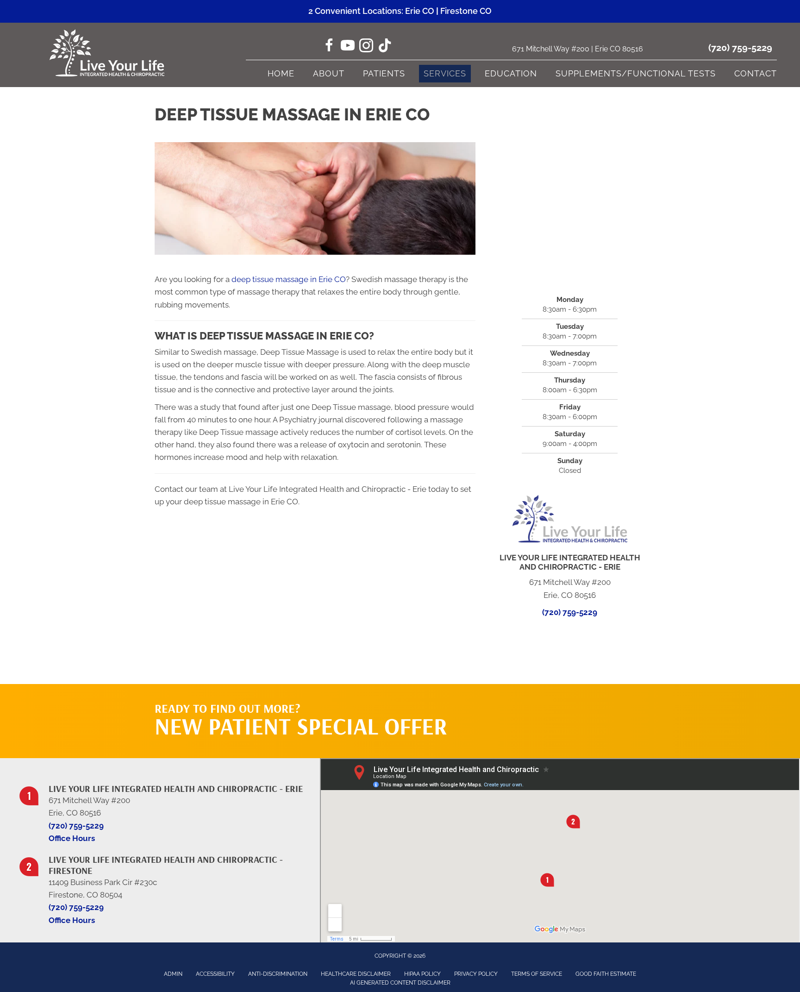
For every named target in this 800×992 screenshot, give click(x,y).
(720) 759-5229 (740, 47)
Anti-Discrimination (277, 974)
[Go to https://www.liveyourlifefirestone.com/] (165, 884)
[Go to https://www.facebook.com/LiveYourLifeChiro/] (329, 46)
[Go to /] (165, 807)
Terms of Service (536, 974)
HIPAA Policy (422, 974)
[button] (558, 702)
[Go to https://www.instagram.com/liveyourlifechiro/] (366, 46)
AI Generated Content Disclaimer (400, 982)
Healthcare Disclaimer (356, 974)
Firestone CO (466, 11)
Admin (173, 974)
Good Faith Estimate (605, 974)
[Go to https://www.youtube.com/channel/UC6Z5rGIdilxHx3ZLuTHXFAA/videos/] (348, 46)
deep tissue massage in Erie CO (288, 279)
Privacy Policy (476, 974)
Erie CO (419, 11)
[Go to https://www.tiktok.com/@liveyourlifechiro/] (385, 46)
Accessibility (215, 974)
